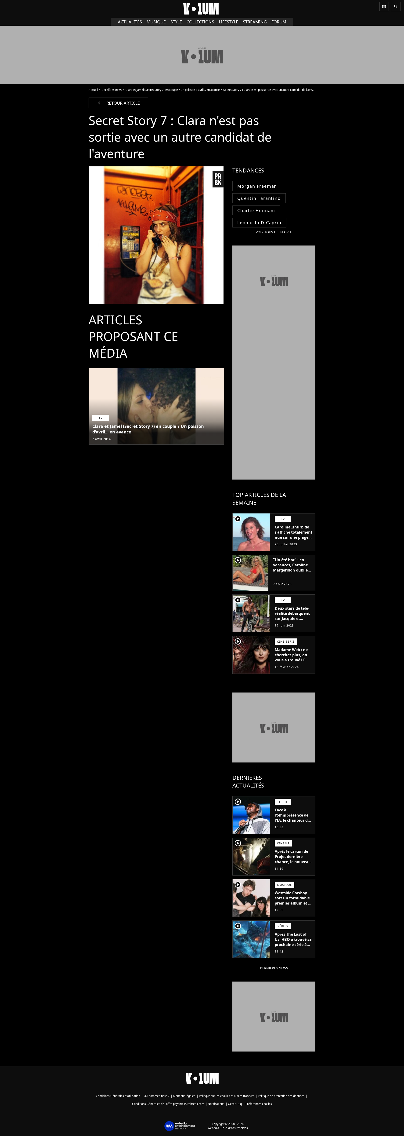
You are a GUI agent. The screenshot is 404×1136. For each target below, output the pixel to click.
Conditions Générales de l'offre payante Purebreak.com (168, 1104)
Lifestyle (228, 22)
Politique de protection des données (281, 1096)
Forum (278, 22)
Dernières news (111, 90)
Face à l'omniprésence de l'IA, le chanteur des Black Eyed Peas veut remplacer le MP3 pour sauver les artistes (293, 825)
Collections (200, 22)
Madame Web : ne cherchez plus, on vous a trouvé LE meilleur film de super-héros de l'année (291, 662)
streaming (255, 22)
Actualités (130, 22)
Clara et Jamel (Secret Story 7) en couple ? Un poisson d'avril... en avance (173, 90)
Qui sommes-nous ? (156, 1096)
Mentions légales (184, 1096)
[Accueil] (202, 9)
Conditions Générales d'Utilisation (118, 1096)
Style (176, 22)
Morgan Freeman (257, 186)
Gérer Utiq (235, 1104)
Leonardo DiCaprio (259, 222)
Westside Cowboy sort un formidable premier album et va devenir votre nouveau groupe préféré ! (294, 905)
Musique (156, 22)
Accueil (93, 90)
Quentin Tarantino (259, 198)
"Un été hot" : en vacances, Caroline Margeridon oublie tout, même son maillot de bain (290, 570)
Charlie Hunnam (256, 210)
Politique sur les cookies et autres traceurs (226, 1096)
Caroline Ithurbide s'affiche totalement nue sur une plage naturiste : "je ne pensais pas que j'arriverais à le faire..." (293, 542)
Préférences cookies (258, 1104)
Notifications (216, 1104)
